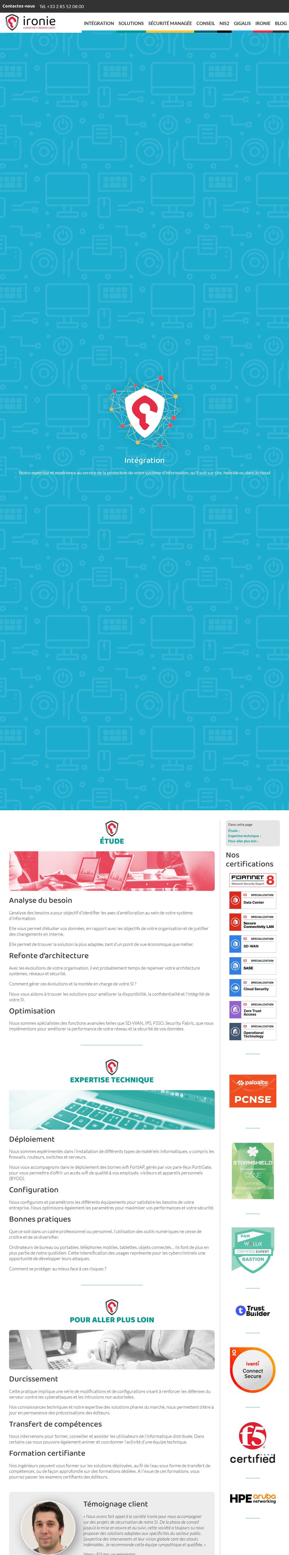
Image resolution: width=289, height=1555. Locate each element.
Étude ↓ (234, 831)
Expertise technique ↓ (244, 836)
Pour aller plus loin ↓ (243, 841)
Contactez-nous (18, 6)
